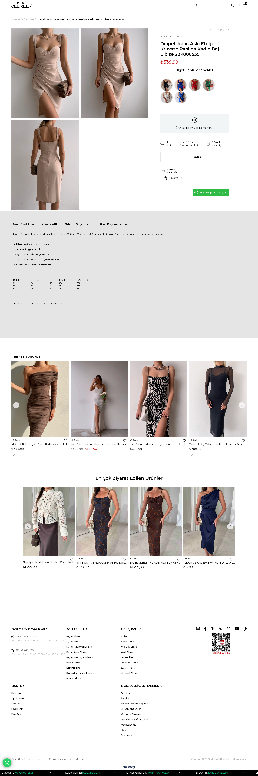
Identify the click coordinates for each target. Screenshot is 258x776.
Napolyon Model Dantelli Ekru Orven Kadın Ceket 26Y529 (49, 562)
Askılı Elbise (127, 652)
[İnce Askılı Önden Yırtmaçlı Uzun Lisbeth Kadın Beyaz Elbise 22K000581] (99, 399)
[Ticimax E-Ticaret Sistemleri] (129, 767)
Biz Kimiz (126, 693)
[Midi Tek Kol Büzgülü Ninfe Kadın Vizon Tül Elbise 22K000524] (40, 399)
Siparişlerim (17, 698)
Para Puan (16, 714)
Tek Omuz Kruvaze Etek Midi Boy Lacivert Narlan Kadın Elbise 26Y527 (209, 562)
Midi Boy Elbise (129, 647)
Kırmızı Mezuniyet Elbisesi (80, 673)
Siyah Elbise (72, 641)
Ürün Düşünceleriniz (114, 224)
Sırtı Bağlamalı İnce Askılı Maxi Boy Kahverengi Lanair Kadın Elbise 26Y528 (156, 562)
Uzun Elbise (127, 657)
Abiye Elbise (127, 641)
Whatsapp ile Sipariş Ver (213, 192)
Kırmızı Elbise (73, 668)
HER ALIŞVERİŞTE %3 (112, 772)
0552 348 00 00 (26, 636)
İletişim (125, 698)
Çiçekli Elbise (128, 668)
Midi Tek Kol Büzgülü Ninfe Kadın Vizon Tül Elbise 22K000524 (40, 444)
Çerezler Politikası (80, 759)
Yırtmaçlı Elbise (129, 673)
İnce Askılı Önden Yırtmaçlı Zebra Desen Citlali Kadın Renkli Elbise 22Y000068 (158, 444)
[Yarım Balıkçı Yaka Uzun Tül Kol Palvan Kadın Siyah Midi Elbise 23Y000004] (218, 399)
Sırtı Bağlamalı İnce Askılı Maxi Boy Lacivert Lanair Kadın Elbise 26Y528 (102, 562)
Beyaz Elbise (73, 636)
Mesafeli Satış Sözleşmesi (134, 719)
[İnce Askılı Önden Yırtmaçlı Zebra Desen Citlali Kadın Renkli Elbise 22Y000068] (158, 399)
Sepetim (15, 703)
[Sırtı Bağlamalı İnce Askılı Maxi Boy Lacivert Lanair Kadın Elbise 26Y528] (102, 521)
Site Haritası (127, 735)
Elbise (124, 636)
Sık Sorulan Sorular (131, 709)
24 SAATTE (176, 772)
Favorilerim (17, 709)
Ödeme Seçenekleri (78, 224)
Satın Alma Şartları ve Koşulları (28, 759)
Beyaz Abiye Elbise (76, 652)
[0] (244, 5)
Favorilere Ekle (65, 440)
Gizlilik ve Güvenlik (131, 714)
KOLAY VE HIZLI (47, 772)
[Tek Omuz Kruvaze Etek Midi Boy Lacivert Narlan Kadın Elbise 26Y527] (209, 521)
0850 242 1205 (25, 650)
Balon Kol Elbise (129, 662)
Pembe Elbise (73, 678)
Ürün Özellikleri (23, 224)
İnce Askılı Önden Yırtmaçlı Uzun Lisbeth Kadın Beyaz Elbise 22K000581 (99, 444)
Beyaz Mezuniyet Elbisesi (79, 657)
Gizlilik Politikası (57, 759)
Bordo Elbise (73, 662)
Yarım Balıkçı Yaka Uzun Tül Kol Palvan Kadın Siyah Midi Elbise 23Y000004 (218, 444)
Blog (123, 730)
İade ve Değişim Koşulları (134, 703)
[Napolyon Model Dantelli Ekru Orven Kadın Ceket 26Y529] (49, 521)
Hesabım (16, 693)
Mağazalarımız (129, 724)
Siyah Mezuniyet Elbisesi (79, 647)
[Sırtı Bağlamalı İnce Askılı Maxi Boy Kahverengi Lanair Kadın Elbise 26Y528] (156, 521)
